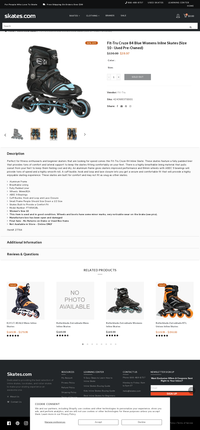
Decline (141, 422)
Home (190, 6)
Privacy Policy (68, 414)
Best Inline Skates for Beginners (99, 395)
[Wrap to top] (191, 390)
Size (110, 67)
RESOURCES (67, 372)
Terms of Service (69, 397)
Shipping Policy (68, 392)
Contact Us (16, 402)
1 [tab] (83, 345)
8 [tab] (116, 345)
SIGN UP (172, 393)
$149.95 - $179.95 (17, 332)
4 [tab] (97, 345)
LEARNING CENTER (94, 372)
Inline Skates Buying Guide (97, 386)
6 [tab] (107, 345)
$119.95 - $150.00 (166, 332)
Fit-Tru (122, 92)
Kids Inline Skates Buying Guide (99, 390)
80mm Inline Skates (26, 31)
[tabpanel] (25, 309)
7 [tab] (111, 345)
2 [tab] (88, 345)
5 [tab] (102, 345)
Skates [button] (74, 15)
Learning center (178, 2)
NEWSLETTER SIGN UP (162, 372)
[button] (13, 335)
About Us (14, 396)
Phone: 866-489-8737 (134, 377)
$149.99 (61, 332)
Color (111, 60)
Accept (98, 422)
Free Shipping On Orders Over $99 (65, 4)
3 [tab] (93, 345)
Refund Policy (68, 387)
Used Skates (156, 2)
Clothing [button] (92, 15)
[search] (100, 26)
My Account (66, 378)
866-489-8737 (135, 2)
